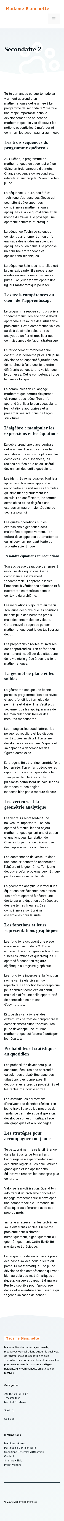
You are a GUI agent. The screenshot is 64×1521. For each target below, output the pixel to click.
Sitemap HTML (13, 1460)
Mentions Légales (14, 1443)
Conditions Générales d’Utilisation (24, 1452)
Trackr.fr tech (12, 1398)
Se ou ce (9, 1418)
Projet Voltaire (12, 1464)
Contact (9, 1456)
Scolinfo (9, 1410)
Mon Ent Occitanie (15, 1402)
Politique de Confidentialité (20, 1447)
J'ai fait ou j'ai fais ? (16, 1393)
